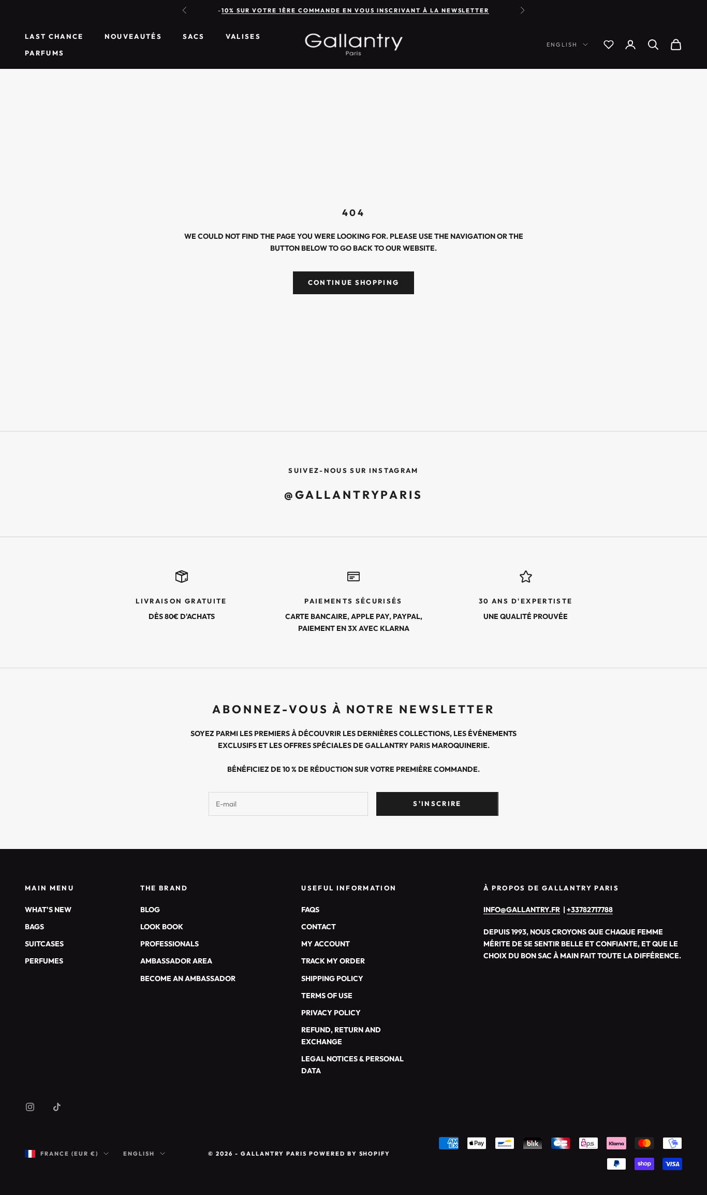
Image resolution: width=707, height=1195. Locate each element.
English (562, 44)
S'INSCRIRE (437, 803)
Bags (34, 926)
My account (325, 943)
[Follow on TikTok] (57, 1107)
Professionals (169, 943)
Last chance (54, 36)
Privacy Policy (331, 1012)
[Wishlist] (608, 44)
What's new (48, 909)
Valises (243, 36)
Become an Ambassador (187, 978)
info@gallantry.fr (521, 909)
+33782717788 (590, 909)
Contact (318, 926)
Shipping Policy (332, 978)
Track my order (333, 961)
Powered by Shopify (350, 1153)
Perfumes (44, 961)
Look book (161, 926)
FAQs (310, 909)
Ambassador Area (176, 961)
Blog (150, 909)
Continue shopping (354, 282)
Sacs (193, 36)
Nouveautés (133, 36)
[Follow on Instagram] (30, 1107)
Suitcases (44, 943)
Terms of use (326, 995)
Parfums (44, 53)
